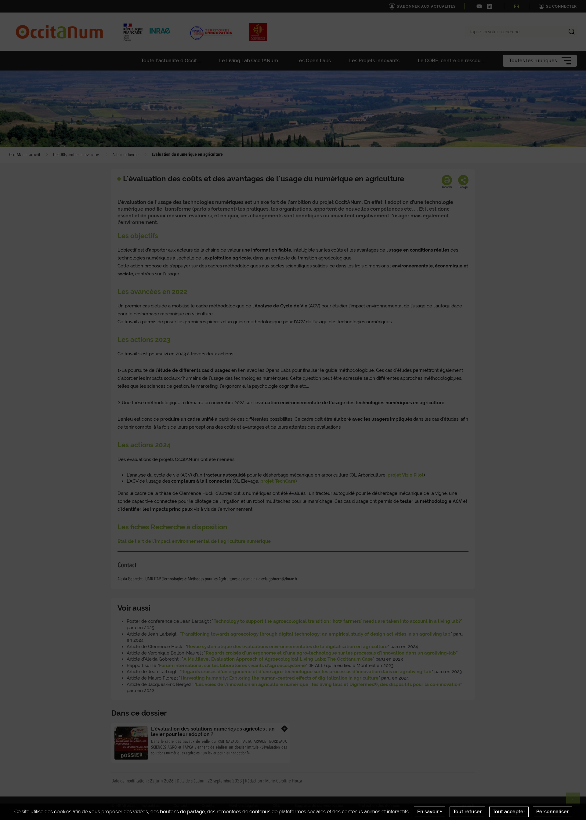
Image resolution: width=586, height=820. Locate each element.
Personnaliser (552, 812)
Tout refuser (467, 812)
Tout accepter (509, 812)
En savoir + (429, 812)
